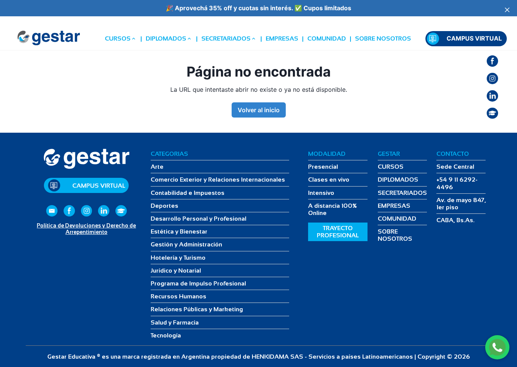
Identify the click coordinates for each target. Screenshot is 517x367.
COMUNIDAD (326, 38)
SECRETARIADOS (226, 38)
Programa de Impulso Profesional (198, 283)
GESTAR (389, 154)
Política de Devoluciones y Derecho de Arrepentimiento (86, 229)
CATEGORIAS (169, 154)
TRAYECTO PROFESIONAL (338, 231)
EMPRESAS (282, 38)
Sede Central (455, 166)
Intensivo (321, 193)
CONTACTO (452, 154)
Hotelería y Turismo (178, 257)
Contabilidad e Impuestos (187, 193)
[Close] (507, 10)
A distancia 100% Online (332, 209)
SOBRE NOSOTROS (383, 38)
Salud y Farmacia (175, 322)
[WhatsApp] (497, 347)
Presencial (323, 166)
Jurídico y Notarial (176, 270)
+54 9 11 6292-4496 (457, 183)
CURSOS (118, 38)
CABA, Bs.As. (455, 220)
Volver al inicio (259, 110)
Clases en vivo (328, 179)
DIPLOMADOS (166, 38)
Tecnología (166, 335)
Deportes (164, 205)
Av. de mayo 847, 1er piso (461, 203)
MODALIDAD (327, 154)
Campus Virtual (474, 38)
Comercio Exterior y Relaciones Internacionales (218, 179)
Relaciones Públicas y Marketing (197, 309)
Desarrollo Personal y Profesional (198, 218)
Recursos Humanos (178, 296)
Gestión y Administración (186, 244)
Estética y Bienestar (179, 231)
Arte (157, 166)
